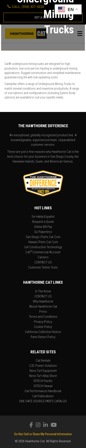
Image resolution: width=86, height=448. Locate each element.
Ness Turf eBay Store (43, 376)
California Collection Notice (43, 332)
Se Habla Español (43, 217)
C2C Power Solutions (43, 366)
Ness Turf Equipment (43, 371)
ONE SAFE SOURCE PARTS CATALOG (43, 401)
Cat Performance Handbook (43, 391)
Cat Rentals (43, 361)
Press (43, 312)
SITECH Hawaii (43, 386)
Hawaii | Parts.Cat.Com (43, 242)
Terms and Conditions (43, 317)
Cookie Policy (43, 327)
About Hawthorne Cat (43, 306)
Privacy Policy (43, 322)
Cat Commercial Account (43, 252)
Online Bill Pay (43, 227)
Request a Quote (43, 222)
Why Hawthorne (43, 301)
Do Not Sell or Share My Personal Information (43, 434)
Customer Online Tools (43, 267)
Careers (43, 257)
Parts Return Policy (43, 337)
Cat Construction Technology (43, 247)
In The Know (43, 291)
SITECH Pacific (43, 381)
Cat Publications (43, 396)
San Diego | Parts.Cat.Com (43, 237)
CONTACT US (43, 262)
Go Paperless (43, 232)
